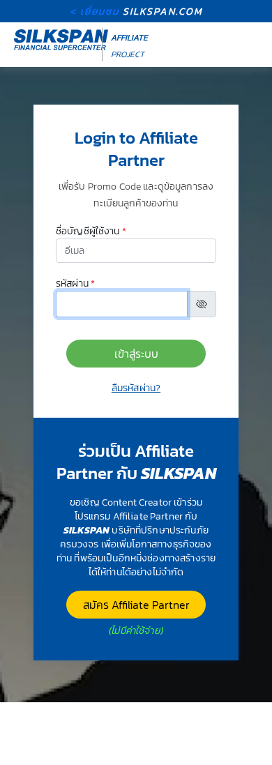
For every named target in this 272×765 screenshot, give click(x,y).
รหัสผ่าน (75, 284)
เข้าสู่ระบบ (136, 353)
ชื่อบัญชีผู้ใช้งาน (91, 231)
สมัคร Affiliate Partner (136, 604)
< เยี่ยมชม (136, 11)
